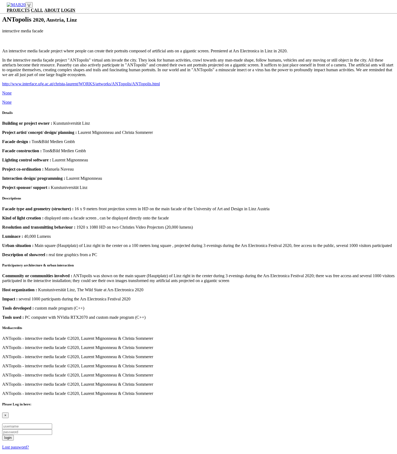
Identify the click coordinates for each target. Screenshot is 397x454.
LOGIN (68, 10)
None (7, 93)
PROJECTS (18, 10)
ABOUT (52, 10)
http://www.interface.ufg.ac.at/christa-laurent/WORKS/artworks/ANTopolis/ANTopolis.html (81, 84)
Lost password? (15, 447)
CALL (37, 10)
